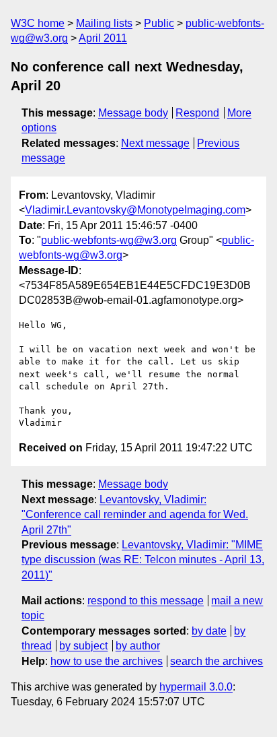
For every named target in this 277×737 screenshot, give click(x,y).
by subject (83, 645)
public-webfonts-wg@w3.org (109, 240)
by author (138, 645)
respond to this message (145, 600)
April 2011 (103, 38)
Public (159, 23)
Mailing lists (104, 23)
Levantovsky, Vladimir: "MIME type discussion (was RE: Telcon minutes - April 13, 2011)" (143, 560)
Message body (133, 113)
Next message (155, 143)
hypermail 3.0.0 (196, 687)
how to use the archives (106, 661)
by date (209, 631)
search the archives (216, 661)
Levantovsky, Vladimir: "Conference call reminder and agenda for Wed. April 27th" (135, 515)
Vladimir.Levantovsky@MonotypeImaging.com (135, 210)
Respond (197, 113)
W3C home (38, 23)
